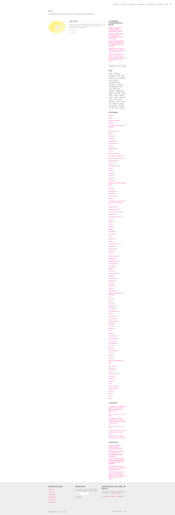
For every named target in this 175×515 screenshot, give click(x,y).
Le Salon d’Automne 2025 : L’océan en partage (116, 415)
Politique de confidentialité (117, 496)
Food (110, 219)
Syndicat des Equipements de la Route (116, 361)
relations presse (121, 105)
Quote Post (73, 21)
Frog (115, 93)
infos (110, 253)
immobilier (111, 97)
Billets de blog (112, 148)
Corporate (111, 173)
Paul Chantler (115, 103)
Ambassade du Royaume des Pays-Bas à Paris (117, 126)
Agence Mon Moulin (114, 120)
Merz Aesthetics (112, 290)
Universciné (111, 378)
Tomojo (110, 371)
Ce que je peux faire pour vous (116, 158)
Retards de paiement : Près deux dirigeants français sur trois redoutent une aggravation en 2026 (117, 50)
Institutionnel (111, 258)
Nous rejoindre (52, 502)
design (114, 88)
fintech (118, 88)
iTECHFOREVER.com (114, 261)
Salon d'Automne (113, 336)
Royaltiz (110, 333)
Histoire (110, 241)
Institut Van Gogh (113, 256)
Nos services (52, 492)
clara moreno (115, 80)
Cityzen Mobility (113, 161)
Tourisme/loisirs (112, 373)
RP (109, 108)
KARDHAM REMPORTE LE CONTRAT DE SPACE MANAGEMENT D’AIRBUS (115, 29)
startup (113, 108)
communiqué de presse (113, 86)
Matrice (110, 288)
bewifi (110, 146)
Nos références (52, 497)
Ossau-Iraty (123, 101)
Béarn (110, 80)
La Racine (111, 271)
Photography (111, 323)
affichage (110, 73)
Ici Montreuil (121, 95)
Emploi (110, 198)
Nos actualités (52, 499)
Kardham (116, 97)
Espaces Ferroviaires (113, 209)
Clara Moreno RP (112, 84)
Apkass (110, 133)
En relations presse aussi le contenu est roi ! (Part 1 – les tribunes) (117, 201)
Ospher (110, 313)
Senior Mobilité (112, 343)
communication (119, 84)
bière (117, 78)
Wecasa (110, 391)
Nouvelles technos (113, 311)
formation (110, 93)
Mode (110, 299)
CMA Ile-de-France (113, 165)
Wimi (110, 393)
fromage (110, 95)
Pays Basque (121, 103)
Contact (110, 170)
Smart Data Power (113, 350)
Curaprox (111, 180)
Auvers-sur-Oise (111, 78)
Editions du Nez (112, 196)
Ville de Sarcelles (113, 388)
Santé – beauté (112, 338)
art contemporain (112, 75)
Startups (110, 358)
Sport (110, 353)
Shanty (110, 348)
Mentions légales (106, 496)
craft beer (120, 86)
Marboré (111, 283)
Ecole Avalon (112, 193)
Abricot (110, 115)
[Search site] (171, 5)
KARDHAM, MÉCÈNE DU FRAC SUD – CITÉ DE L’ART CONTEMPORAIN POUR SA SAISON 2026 (116, 36)
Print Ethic (111, 326)
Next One (117, 101)
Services (111, 346)
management (112, 281)
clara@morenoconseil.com (116, 493)
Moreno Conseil (111, 101)
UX (73, 32)
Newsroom (111, 306)
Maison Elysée (112, 278)
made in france (122, 97)
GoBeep (111, 229)
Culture (110, 175)
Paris (110, 103)
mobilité (115, 99)
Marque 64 (111, 285)
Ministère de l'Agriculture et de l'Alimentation (116, 294)
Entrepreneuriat (112, 207)
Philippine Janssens (113, 321)
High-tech (111, 239)
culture (110, 88)
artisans (123, 75)
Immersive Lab (112, 248)
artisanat (118, 75)
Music (110, 301)
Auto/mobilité (112, 141)
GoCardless (111, 231)
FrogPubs (123, 93)
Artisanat (111, 138)
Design (110, 188)
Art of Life (111, 136)
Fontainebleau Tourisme (120, 90)
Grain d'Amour (112, 234)
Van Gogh (122, 108)
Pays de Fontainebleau (113, 105)
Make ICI (110, 99)
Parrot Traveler (112, 318)
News (110, 304)
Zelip (110, 396)
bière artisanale (122, 78)
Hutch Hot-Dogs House (114, 244)
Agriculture (111, 123)
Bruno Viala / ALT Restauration (116, 156)
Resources (111, 328)
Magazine (111, 276)
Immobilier (111, 251)
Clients (110, 163)
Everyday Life (112, 214)
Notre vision (51, 489)
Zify (109, 398)
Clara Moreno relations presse (114, 82)
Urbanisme (111, 381)
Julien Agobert (112, 266)
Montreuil (120, 99)
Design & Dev (112, 191)
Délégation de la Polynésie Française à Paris (117, 183)
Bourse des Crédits (113, 153)
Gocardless (116, 95)
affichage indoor (117, 73)
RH (109, 331)
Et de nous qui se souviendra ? (116, 211)
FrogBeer (118, 93)
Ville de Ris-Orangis (113, 386)
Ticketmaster (111, 369)
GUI (72, 32)
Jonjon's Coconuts (113, 263)
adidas (110, 118)
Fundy (110, 224)
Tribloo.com (111, 376)
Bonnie (110, 151)
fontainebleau (111, 90)
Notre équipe (52, 494)
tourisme (117, 108)
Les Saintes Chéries (113, 273)
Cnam (110, 168)
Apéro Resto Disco (113, 131)
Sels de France (112, 341)
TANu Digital (112, 366)
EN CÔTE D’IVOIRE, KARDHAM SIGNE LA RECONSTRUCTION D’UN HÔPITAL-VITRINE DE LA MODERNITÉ (116, 43)
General (111, 226)
